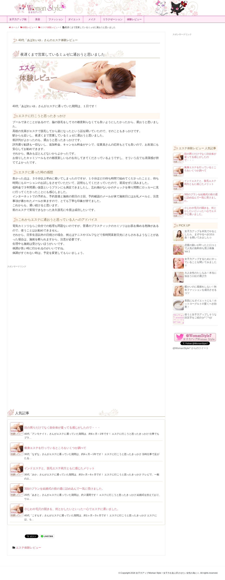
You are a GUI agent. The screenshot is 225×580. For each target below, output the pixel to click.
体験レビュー (134, 19)
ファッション (56, 19)
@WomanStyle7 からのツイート (190, 348)
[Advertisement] (86, 292)
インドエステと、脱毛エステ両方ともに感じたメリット (59, 468)
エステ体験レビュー (28, 547)
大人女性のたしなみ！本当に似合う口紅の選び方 (201, 274)
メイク (92, 19)
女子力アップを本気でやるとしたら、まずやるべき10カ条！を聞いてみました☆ (201, 234)
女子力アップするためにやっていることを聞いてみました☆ (201, 262)
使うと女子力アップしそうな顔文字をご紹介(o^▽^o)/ (201, 316)
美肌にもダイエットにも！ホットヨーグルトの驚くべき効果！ (201, 303)
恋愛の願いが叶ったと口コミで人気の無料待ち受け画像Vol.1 (201, 248)
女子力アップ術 (18, 19)
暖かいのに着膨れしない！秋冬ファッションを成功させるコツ (201, 289)
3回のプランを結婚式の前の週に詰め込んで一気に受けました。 (64, 488)
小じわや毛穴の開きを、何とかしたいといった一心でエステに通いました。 (72, 509)
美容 (37, 19)
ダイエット (74, 19)
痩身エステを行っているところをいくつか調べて (55, 447)
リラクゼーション (113, 19)
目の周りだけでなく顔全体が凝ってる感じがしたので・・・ (62, 427)
